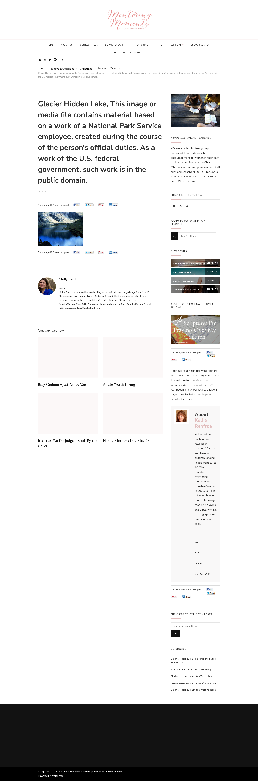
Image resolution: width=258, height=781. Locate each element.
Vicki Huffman (178, 669)
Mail (197, 531)
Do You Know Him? (116, 45)
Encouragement (201, 45)
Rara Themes (115, 771)
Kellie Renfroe (203, 423)
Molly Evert (46, 192)
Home (50, 45)
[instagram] (180, 206)
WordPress (57, 776)
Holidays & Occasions (128, 53)
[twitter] (187, 206)
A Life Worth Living (119, 384)
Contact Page (89, 45)
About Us (67, 45)
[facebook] (174, 206)
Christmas (86, 68)
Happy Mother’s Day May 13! (127, 441)
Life (159, 45)
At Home (176, 45)
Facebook (199, 563)
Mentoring (141, 45)
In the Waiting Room (206, 683)
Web (197, 542)
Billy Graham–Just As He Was (62, 384)
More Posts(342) (202, 574)
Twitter (198, 553)
